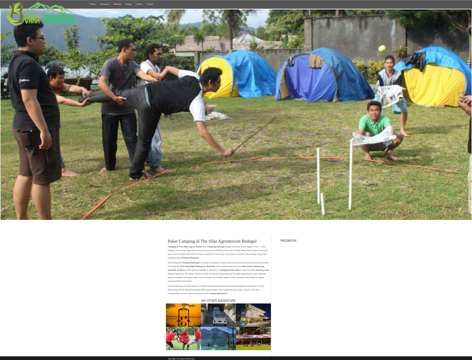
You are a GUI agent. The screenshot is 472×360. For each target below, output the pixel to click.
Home (93, 4)
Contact (150, 4)
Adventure (104, 4)
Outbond (117, 4)
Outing (128, 4)
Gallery (139, 4)
